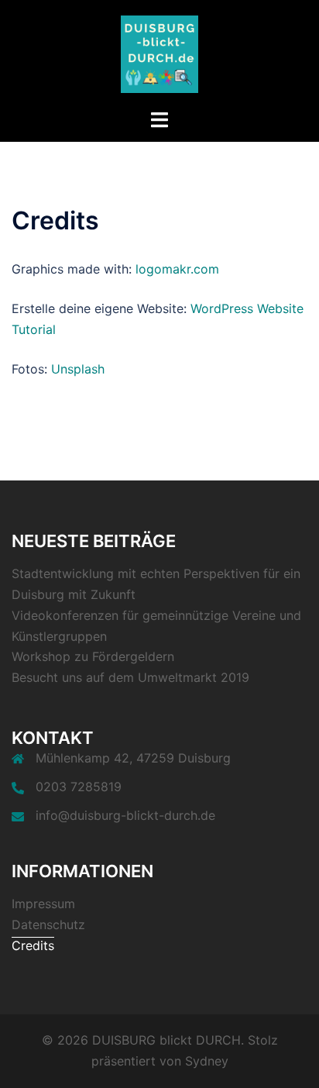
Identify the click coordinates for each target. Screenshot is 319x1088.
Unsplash (78, 369)
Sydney (206, 1061)
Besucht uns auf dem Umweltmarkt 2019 (130, 677)
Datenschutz (48, 924)
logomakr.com (177, 269)
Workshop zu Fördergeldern (93, 656)
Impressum (43, 903)
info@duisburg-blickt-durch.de (125, 815)
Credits (33, 945)
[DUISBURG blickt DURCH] (159, 52)
